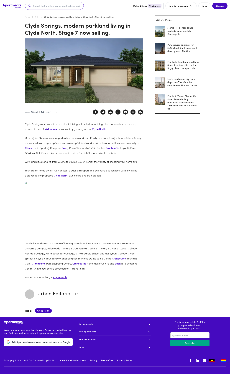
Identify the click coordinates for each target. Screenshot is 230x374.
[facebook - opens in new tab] (190, 361)
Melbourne (50, 129)
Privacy (93, 360)
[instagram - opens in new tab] (204, 361)
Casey (28, 148)
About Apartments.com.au (72, 360)
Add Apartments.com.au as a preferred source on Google (41, 342)
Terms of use (107, 360)
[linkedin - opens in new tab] (197, 361)
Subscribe (190, 343)
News (27, 16)
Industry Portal (124, 360)
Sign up (220, 5)
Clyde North (98, 129)
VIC (36, 16)
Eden (118, 263)
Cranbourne (112, 148)
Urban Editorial (55, 293)
